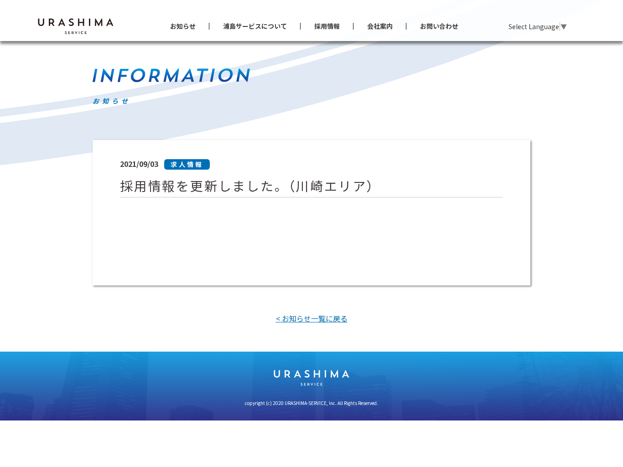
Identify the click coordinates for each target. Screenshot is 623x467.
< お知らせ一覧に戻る (312, 318)
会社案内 (380, 26)
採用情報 (327, 26)
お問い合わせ (439, 26)
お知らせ (183, 26)
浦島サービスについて (255, 26)
